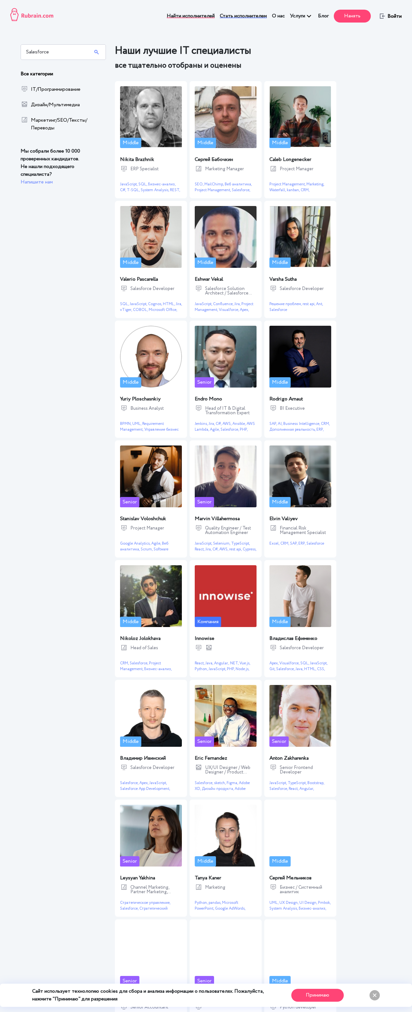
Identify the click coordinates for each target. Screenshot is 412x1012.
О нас (278, 16)
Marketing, (315, 184)
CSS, (321, 669)
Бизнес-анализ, (161, 184)
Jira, (179, 304)
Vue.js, (244, 663)
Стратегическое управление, (145, 902)
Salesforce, (241, 190)
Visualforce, (229, 310)
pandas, (215, 902)
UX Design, (289, 902)
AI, (280, 423)
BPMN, (126, 423)
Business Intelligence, (302, 423)
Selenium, (222, 543)
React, (200, 549)
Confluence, (223, 304)
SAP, (273, 423)
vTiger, (126, 310)
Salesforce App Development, (145, 789)
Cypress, (249, 549)
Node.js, (242, 669)
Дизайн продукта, (218, 789)
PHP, (244, 429)
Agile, (215, 429)
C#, (123, 190)
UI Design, (308, 902)
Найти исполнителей (191, 16)
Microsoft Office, (163, 310)
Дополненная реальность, (292, 429)
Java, (209, 663)
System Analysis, (155, 190)
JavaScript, (129, 184)
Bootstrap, (315, 783)
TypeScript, (240, 543)
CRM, (305, 190)
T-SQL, (134, 190)
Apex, (244, 310)
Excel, (274, 543)
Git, (272, 669)
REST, (175, 190)
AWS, (227, 423)
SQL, (143, 184)
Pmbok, (324, 902)
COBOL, (141, 310)
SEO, (199, 184)
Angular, (221, 663)
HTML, (169, 304)
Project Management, (213, 190)
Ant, (319, 304)
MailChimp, (214, 184)
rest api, (309, 304)
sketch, (220, 783)
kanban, (294, 190)
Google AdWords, (230, 908)
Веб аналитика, (238, 184)
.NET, (234, 663)
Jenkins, (202, 423)
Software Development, (144, 552)
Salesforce (278, 310)
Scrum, (147, 549)
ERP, (319, 429)
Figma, (233, 783)
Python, (202, 669)
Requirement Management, (142, 426)
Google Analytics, (135, 543)
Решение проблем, (286, 304)
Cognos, (155, 304)
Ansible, (239, 423)
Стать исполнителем (243, 16)
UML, (137, 423)
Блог (323, 16)
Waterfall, (278, 190)
